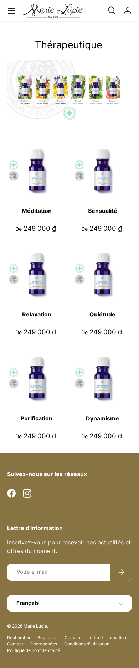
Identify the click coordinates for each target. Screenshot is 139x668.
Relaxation (36, 314)
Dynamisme (102, 418)
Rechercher (18, 637)
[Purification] (36, 377)
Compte (72, 637)
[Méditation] (36, 169)
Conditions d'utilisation (86, 644)
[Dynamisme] (102, 377)
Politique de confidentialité (33, 650)
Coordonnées (43, 644)
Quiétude (102, 314)
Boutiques (47, 637)
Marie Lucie (35, 626)
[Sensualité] (102, 169)
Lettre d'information (106, 637)
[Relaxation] (36, 273)
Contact (15, 644)
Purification (36, 418)
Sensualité (102, 210)
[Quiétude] (102, 273)
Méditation (37, 210)
